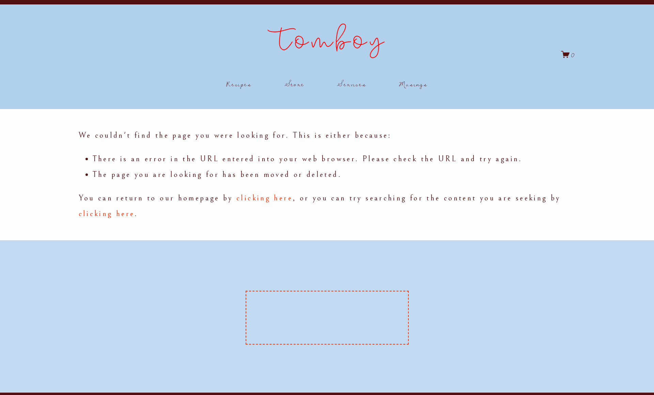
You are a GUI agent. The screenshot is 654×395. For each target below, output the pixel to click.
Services (351, 83)
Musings (413, 83)
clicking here (264, 198)
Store (294, 83)
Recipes (238, 83)
